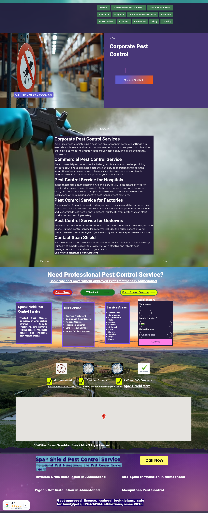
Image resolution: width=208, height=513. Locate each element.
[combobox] (155, 335)
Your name (145, 305)
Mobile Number (148, 318)
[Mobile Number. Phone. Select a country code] (144, 324)
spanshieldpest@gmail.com (106, 386)
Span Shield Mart (137, 386)
